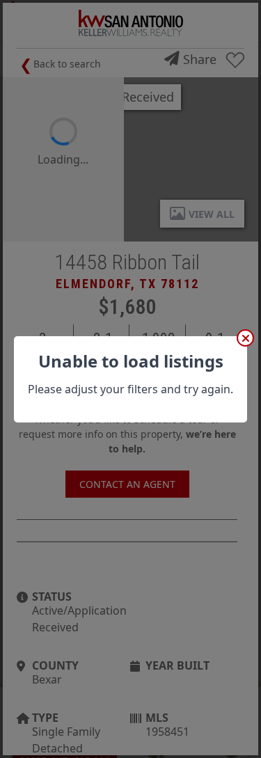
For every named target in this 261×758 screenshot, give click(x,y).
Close (245, 338)
